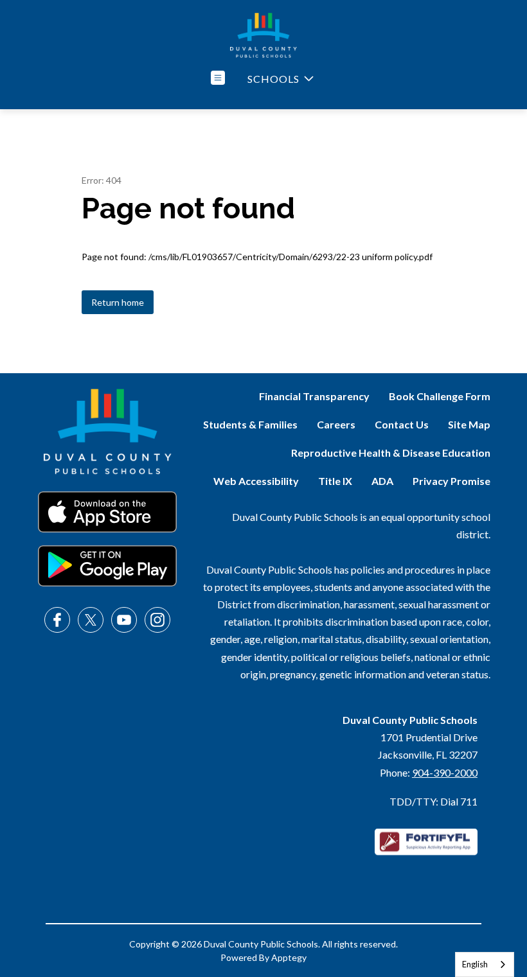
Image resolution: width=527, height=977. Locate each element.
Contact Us (402, 424)
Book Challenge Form (439, 396)
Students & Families (250, 424)
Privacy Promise (451, 481)
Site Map (469, 424)
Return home (117, 302)
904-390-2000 (445, 772)
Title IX (335, 481)
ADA (382, 481)
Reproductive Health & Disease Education (390, 452)
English (475, 964)
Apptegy (289, 957)
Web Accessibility (256, 481)
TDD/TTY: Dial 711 (433, 801)
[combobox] (484, 964)
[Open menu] (218, 78)
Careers (336, 424)
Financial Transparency (314, 396)
